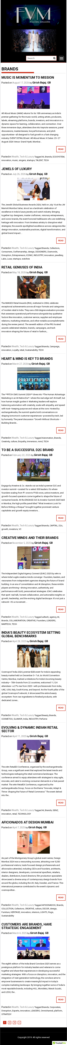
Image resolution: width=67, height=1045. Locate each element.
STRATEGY (6, 1014)
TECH (46, 160)
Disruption (6, 255)
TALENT (39, 160)
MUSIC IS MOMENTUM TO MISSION (27, 77)
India (25, 719)
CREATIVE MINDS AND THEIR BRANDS (30, 538)
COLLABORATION (17, 620)
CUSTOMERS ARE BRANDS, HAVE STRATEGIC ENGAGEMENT (26, 926)
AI (43, 157)
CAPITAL (54, 525)
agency (53, 617)
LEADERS (51, 620)
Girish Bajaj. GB (41, 82)
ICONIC (29, 255)
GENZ (55, 810)
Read (61, 149)
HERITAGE (15, 912)
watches (26, 259)
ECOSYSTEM (58, 157)
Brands (48, 157)
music (15, 160)
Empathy (22, 441)
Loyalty (15, 350)
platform (58, 1010)
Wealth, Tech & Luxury (23, 156)
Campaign (54, 346)
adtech (45, 617)
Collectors (54, 248)
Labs (3, 259)
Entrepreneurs (18, 255)
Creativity (5, 441)
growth (4, 529)
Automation (47, 438)
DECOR (45, 908)
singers (22, 160)
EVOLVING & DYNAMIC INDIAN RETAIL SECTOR (29, 729)
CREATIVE (31, 620)
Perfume (43, 719)
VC (20, 529)
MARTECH (6, 624)
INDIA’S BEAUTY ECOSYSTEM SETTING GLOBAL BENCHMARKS (30, 634)
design (31, 251)
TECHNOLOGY (24, 814)
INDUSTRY (38, 255)
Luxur (9, 259)
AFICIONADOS (49, 905)
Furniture (5, 912)
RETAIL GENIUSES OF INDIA (21, 267)
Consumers (6, 251)
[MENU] (61, 58)
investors (13, 529)
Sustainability (31, 350)
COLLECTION (7, 908)
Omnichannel (47, 1010)
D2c (60, 525)
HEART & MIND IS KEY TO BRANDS (27, 359)
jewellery (59, 255)
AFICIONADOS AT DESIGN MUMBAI (27, 822)
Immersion (32, 441)
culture (14, 441)
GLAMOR (18, 719)
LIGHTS (43, 912)
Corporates (55, 1007)
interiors (35, 912)
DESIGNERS (41, 251)
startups (31, 160)
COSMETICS (7, 719)
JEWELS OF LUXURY (16, 169)
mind (40, 441)
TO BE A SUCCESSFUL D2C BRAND (27, 450)
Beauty (45, 715)
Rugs (50, 912)
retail (22, 350)
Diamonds (52, 251)
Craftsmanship (20, 251)
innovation (6, 160)
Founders (41, 620)
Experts (15, 1010)
